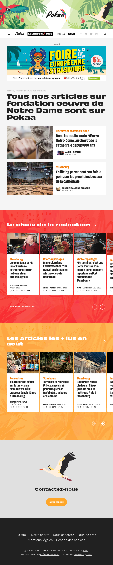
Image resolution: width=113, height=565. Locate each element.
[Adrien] (61, 153)
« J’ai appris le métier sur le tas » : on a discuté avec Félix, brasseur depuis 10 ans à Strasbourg (23, 389)
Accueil (10, 91)
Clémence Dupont (49, 554)
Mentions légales (40, 540)
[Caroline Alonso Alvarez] (58, 189)
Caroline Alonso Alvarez (76, 188)
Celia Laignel (83, 404)
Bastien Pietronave (18, 402)
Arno (89, 554)
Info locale (62, 33)
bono (85, 550)
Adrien (77, 151)
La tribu (22, 535)
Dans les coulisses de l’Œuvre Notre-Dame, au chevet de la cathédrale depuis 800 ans (77, 140)
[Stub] (71, 34)
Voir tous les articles (22, 306)
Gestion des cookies (70, 540)
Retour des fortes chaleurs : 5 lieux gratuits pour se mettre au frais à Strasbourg (87, 389)
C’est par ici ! (56, 502)
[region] (46, 34)
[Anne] (58, 153)
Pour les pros (86, 535)
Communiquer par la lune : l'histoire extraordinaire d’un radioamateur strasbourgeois (21, 270)
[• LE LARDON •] (40, 34)
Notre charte (40, 535)
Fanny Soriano (49, 404)
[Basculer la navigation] (9, 34)
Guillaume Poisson (18, 285)
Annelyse (79, 554)
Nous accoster (63, 535)
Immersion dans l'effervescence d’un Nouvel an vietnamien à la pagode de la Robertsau (55, 269)
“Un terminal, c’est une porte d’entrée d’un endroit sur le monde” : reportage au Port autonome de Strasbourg (90, 271)
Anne (68, 151)
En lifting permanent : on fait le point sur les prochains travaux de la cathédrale (79, 176)
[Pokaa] (56, 14)
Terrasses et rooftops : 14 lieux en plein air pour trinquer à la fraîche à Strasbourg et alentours (56, 389)
